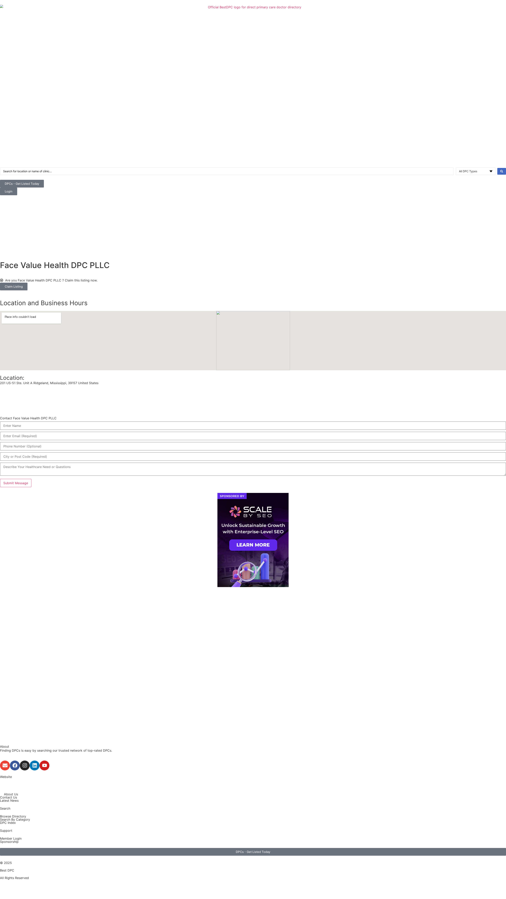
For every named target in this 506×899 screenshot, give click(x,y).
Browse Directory (13, 816)
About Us (11, 794)
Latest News (9, 800)
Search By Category (15, 819)
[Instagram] (25, 765)
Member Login (11, 838)
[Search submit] (501, 171)
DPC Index (8, 823)
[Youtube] (44, 765)
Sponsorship (9, 842)
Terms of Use (10, 886)
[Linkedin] (35, 765)
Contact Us (8, 797)
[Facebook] (15, 765)
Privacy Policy (10, 890)
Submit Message (15, 483)
